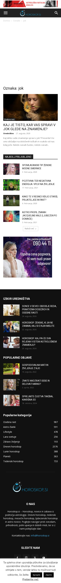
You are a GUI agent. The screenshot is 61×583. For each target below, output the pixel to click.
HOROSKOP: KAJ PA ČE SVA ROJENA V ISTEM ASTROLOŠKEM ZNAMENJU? (39, 341)
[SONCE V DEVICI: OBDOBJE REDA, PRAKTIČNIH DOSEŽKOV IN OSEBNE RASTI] (11, 310)
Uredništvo (8, 133)
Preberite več (30, 579)
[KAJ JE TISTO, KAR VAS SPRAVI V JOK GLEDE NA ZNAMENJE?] (30, 107)
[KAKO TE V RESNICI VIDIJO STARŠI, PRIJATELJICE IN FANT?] (11, 200)
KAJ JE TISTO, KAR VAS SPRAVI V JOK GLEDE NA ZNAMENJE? (29, 127)
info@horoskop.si (40, 535)
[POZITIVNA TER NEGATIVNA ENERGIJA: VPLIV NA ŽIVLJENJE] (11, 185)
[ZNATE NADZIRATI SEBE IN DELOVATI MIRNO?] (11, 384)
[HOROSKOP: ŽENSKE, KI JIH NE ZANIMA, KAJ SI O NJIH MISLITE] (11, 326)
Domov (6, 20)
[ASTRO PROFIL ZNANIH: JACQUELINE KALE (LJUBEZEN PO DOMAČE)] (11, 216)
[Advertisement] (30, 55)
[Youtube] (44, 558)
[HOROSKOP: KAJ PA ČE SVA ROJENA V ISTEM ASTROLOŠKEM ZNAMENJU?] (11, 342)
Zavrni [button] (49, 575)
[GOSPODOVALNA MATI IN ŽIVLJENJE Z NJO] (11, 369)
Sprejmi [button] (36, 575)
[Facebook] (17, 558)
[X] (35, 558)
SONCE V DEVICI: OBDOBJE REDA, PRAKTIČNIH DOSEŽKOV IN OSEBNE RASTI (39, 309)
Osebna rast (9, 119)
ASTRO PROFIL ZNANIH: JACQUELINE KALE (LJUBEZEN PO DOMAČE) (39, 215)
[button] (5, 13)
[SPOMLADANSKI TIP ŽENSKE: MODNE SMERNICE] (11, 169)
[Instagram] (26, 557)
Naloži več (29, 228)
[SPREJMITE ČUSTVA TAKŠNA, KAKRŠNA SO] (11, 400)
